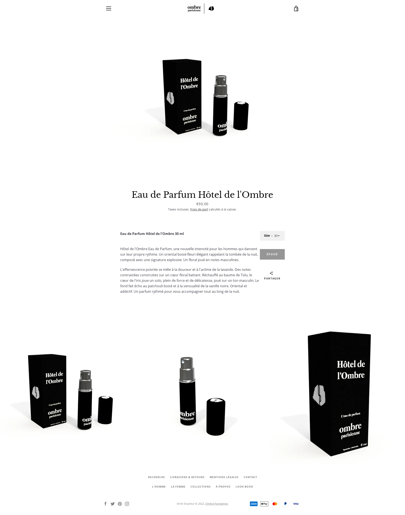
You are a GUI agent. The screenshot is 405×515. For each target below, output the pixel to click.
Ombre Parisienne (216, 504)
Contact (250, 477)
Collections (200, 486)
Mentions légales (224, 477)
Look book (244, 486)
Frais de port (199, 209)
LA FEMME (178, 486)
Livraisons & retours (187, 477)
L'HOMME (159, 486)
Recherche (156, 477)
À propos (223, 486)
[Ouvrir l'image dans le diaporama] (202, 102)
